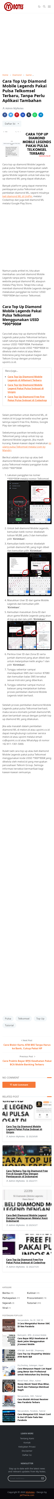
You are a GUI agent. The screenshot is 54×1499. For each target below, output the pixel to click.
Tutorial (9, 1025)
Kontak (27, 1442)
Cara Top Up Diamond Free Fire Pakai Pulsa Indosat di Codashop (25, 1261)
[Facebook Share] (4, 114)
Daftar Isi (27, 1455)
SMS (32, 1396)
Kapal (41, 1365)
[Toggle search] (44, 6)
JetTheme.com (27, 1495)
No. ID (33, 1320)
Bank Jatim (22, 1335)
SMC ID (40, 1320)
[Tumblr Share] (28, 114)
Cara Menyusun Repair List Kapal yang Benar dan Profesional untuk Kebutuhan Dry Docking (34, 1371)
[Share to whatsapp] (34, 114)
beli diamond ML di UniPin (17, 196)
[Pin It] (16, 114)
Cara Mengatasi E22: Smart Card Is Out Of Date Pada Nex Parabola (34, 1417)
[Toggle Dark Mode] (39, 6)
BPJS (30, 1335)
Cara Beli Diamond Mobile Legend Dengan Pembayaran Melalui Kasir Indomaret (27, 1218)
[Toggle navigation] (49, 6)
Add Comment (20, 1084)
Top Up (40, 1018)
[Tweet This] (10, 114)
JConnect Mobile (39, 1335)
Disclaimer (27, 1450)
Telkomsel (23, 1018)
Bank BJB (30, 1350)
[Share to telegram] (40, 114)
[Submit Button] (42, 1478)
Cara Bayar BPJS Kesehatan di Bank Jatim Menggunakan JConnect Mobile (33, 1341)
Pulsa (8, 1018)
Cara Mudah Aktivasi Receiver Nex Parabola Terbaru (33, 1401)
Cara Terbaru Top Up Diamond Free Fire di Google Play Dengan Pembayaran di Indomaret (27, 1173)
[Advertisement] (27, 43)
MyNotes (30, 1492)
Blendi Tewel (23, 1380)
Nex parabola (23, 1320)
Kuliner (38, 1380)
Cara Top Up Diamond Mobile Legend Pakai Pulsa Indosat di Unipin (26, 388)
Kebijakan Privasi (27, 1446)
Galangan (33, 1365)
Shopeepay (39, 1350)
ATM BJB (21, 1350)
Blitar (31, 1380)
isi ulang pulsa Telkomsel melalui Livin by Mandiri (26, 447)
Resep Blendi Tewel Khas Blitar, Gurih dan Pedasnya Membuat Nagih (33, 1387)
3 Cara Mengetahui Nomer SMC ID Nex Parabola (34, 1325)
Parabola (34, 1411)
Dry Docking (23, 1365)
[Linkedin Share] (22, 114)
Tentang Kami (27, 1438)
